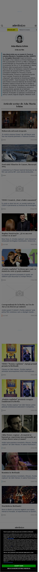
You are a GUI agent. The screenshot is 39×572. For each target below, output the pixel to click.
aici (11, 546)
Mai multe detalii (11, 538)
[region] (19, 550)
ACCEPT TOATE (18, 566)
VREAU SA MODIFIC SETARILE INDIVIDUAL (18, 568)
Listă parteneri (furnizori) (8, 562)
